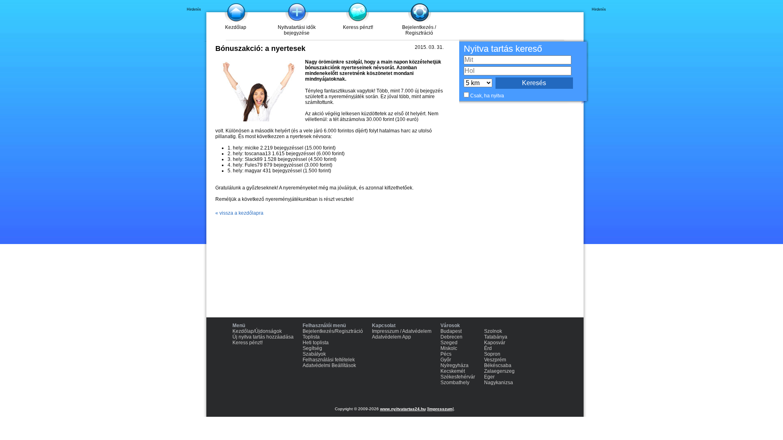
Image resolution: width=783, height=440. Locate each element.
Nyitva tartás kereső (503, 49)
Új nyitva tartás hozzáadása (263, 337)
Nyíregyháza (454, 365)
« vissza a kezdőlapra (239, 213)
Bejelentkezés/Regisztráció (333, 331)
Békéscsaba (497, 365)
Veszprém (495, 360)
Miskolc (448, 348)
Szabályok (314, 354)
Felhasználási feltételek (329, 360)
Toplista (311, 337)
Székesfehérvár (457, 377)
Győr (445, 360)
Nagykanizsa (498, 382)
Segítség (312, 348)
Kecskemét (452, 371)
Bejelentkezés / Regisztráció (419, 30)
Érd (488, 348)
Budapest (451, 331)
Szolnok (493, 331)
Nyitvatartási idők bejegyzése (297, 30)
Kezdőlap (235, 27)
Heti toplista (316, 342)
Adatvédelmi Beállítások (329, 365)
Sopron (492, 354)
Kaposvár (494, 342)
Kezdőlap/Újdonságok (257, 331)
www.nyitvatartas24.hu (403, 409)
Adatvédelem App (391, 337)
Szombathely (454, 382)
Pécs (445, 354)
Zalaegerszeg (499, 371)
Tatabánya (495, 337)
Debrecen (451, 337)
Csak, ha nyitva (487, 96)
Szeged (449, 342)
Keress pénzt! (358, 27)
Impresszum (440, 409)
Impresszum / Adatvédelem (401, 331)
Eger (489, 377)
